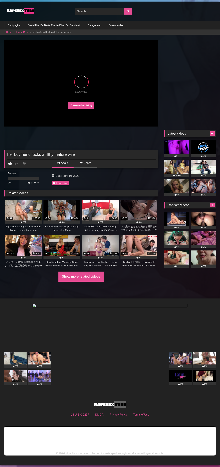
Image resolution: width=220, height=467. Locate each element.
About (64, 162)
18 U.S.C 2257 (80, 414)
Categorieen (94, 25)
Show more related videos (81, 276)
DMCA (99, 414)
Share (87, 162)
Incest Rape (22, 32)
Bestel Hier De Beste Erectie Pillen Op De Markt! (54, 25)
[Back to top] (209, 456)
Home (9, 32)
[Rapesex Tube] (19, 11)
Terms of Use (141, 414)
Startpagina (14, 25)
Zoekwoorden (116, 25)
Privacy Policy (118, 414)
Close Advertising (81, 105)
